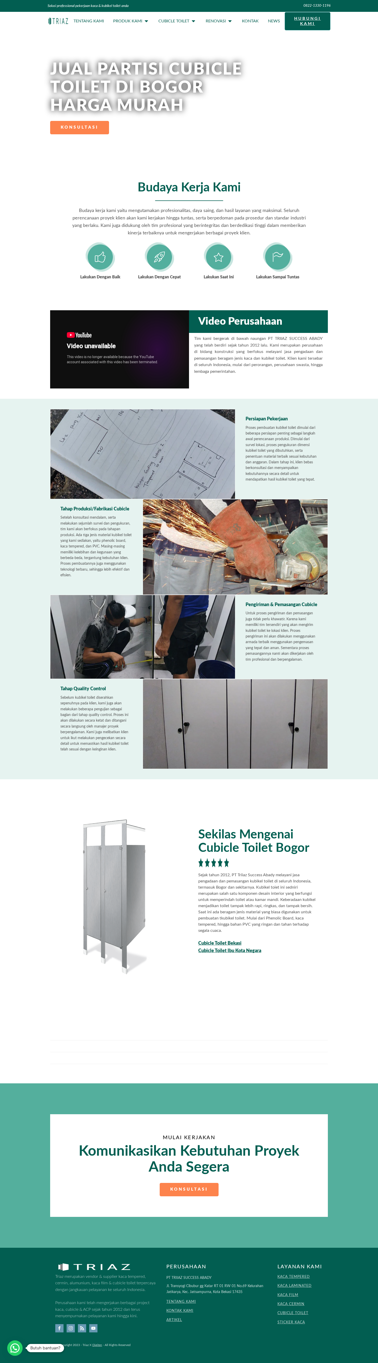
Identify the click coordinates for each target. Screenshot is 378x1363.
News (274, 21)
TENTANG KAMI (181, 1302)
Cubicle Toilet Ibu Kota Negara (229, 951)
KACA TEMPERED (293, 1277)
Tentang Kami (89, 21)
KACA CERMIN (290, 1304)
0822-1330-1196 (316, 5)
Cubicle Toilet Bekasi (219, 943)
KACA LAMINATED (294, 1286)
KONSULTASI (79, 127)
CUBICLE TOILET (292, 1313)
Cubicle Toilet (173, 21)
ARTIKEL (174, 1320)
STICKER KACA (291, 1322)
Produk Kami (127, 21)
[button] (15, 1348)
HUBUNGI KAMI (307, 20)
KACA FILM (287, 1295)
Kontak (250, 21)
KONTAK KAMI (179, 1311)
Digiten (97, 1345)
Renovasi (216, 21)
